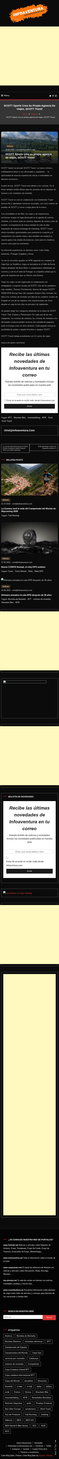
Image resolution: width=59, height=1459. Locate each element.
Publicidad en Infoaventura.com (20, 1446)
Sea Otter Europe (13, 1409)
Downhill (8, 1386)
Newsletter (38, 1443)
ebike (39, 1386)
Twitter (48, 1446)
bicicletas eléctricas (34, 1341)
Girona (28, 1392)
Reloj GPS (39, 571)
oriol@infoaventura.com (26, 150)
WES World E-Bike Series (16, 1425)
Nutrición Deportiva (13, 1403)
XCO (7, 1431)
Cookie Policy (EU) (39, 1449)
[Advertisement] (29, 55)
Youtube (26, 1449)
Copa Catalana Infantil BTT (17, 1369)
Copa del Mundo (12, 1381)
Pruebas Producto (44, 1403)
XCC (34, 1425)
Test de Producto (12, 1414)
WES (19, 1420)
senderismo (30, 1409)
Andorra (8, 1336)
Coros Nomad (20, 571)
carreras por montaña (15, 1358)
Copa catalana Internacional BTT (20, 1375)
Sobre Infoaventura (23, 1443)
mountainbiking (34, 418)
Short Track (45, 1409)
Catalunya (33, 1358)
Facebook (39, 1446)
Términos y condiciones (29, 1452)
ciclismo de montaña (41, 599)
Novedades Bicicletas (41, 1397)
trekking (44, 1414)
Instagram (16, 1449)
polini (29, 1403)
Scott (50, 418)
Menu (6, 95)
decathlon (28, 1381)
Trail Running (13, 515)
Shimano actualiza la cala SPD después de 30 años (26, 595)
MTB (44, 418)
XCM (43, 1425)
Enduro (17, 1392)
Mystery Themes (46, 1455)
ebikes (49, 1386)
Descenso (42, 1381)
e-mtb (29, 1386)
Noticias (10, 146)
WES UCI (29, 1420)
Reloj (30, 571)
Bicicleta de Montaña (17, 599)
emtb (7, 1392)
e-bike (19, 1386)
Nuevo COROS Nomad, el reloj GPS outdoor (23, 567)
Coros (10, 571)
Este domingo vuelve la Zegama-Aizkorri (47, 447)
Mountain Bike (20, 418)
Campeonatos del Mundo (16, 1353)
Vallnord (8, 1420)
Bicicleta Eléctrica (13, 1341)
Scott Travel (7, 421)
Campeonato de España (16, 1347)
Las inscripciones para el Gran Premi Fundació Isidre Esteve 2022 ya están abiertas (15, 448)
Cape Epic (37, 1353)
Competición (33, 1364)
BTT (10, 418)
